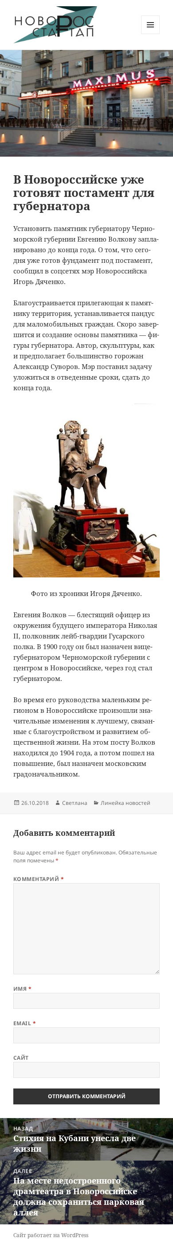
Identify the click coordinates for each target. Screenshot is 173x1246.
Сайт (21, 1057)
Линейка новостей (125, 803)
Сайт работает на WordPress (50, 1235)
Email (24, 1023)
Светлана (74, 803)
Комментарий (38, 879)
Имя (22, 988)
